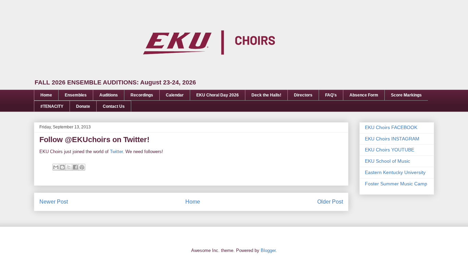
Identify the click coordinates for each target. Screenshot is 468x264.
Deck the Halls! (266, 95)
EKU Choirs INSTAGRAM (392, 138)
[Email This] (55, 167)
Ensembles (76, 95)
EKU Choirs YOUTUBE (389, 149)
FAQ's (331, 95)
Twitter (116, 151)
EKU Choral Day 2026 (217, 95)
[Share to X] (68, 167)
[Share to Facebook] (75, 167)
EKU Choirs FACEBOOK (391, 127)
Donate (83, 106)
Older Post (330, 202)
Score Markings (406, 95)
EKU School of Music (387, 161)
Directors (303, 95)
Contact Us (114, 106)
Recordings (142, 95)
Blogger (268, 250)
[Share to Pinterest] (81, 167)
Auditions (108, 95)
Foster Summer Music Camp (396, 183)
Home (46, 95)
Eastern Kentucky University (395, 172)
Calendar (175, 95)
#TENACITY (51, 106)
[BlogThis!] (62, 167)
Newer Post (53, 202)
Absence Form (363, 95)
